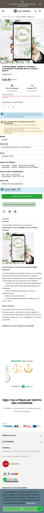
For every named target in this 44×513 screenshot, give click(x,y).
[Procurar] (36, 11)
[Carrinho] (40, 11)
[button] (3, 11)
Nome (2, 136)
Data (2, 153)
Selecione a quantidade (12, 102)
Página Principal (7, 17)
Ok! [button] (22, 509)
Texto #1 (4, 144)
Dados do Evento (7, 162)
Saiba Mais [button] (30, 503)
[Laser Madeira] (22, 11)
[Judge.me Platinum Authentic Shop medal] (26, 368)
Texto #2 (4, 180)
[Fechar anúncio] (40, 4)
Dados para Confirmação (11, 171)
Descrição (5, 219)
